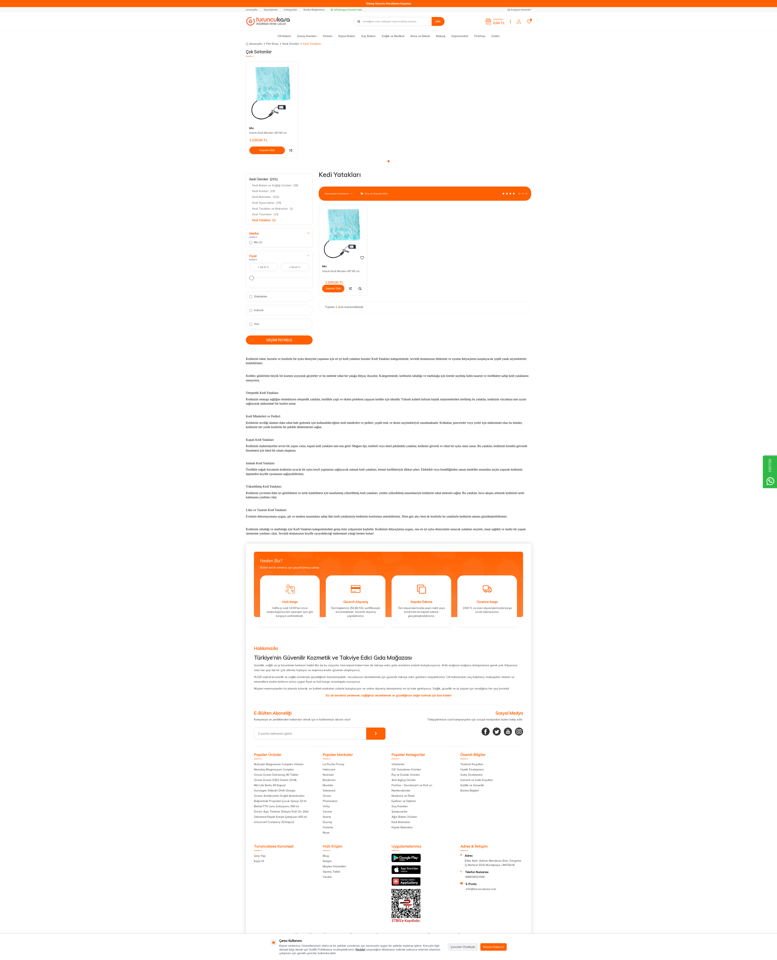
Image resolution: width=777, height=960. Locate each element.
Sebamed (329, 790)
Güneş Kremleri (306, 36)
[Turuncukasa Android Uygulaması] (406, 861)
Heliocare (329, 769)
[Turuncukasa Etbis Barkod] (406, 922)
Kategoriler (290, 9)
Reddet (360, 949)
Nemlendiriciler (401, 790)
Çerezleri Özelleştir (463, 947)
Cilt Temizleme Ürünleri (406, 769)
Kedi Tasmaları (265, 214)
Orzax (327, 796)
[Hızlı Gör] (360, 288)
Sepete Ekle (267, 150)
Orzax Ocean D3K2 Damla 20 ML (275, 780)
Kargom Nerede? (521, 9)
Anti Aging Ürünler (404, 780)
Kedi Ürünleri (290, 44)
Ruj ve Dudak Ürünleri (406, 774)
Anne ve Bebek (420, 36)
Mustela (328, 785)
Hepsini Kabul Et (493, 947)
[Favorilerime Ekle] (362, 258)
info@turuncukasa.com (481, 889)
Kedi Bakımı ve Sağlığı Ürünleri (275, 185)
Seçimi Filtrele (279, 340)
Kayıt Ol (259, 861)
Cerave (327, 811)
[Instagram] (519, 732)
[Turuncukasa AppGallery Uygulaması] (406, 885)
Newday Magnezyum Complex (274, 769)
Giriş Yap (259, 856)
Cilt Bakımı (284, 36)
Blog (326, 856)
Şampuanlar (400, 811)
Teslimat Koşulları (471, 764)
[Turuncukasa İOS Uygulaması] (406, 873)
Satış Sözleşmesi (471, 774)
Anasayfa (251, 9)
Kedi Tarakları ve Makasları (272, 208)
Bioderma (329, 780)
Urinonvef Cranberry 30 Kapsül (274, 822)
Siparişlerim (271, 9)
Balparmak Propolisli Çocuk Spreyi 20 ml (280, 801)
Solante (328, 827)
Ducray (327, 822)
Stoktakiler (260, 296)
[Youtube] (508, 732)
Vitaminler (398, 764)
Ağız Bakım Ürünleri (404, 817)
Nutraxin (328, 774)
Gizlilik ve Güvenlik (472, 785)
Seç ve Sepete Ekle (376, 193)
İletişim (327, 861)
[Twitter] (497, 732)
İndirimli (258, 310)
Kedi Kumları (263, 191)
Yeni (256, 324)
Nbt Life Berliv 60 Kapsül (270, 785)
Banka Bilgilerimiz (314, 9)
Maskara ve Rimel (403, 796)
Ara (438, 21)
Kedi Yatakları (264, 220)
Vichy (326, 806)
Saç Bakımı (368, 36)
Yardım (327, 877)
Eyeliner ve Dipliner (404, 801)
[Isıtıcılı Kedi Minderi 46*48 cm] (272, 92)
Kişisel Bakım (347, 36)
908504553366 (475, 877)
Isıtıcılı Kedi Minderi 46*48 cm (268, 133)
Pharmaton (330, 801)
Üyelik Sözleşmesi (472, 769)
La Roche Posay (333, 764)
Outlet (495, 36)
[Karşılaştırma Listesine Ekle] (291, 150)
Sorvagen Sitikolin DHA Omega (274, 790)
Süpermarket (459, 36)
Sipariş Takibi (331, 871)
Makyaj (440, 36)
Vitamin (327, 36)
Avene (327, 817)
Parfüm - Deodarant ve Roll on (412, 785)
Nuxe (326, 832)
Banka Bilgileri (469, 790)
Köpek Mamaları (402, 827)
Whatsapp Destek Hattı (348, 9)
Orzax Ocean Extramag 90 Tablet (276, 774)
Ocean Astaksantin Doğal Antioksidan (279, 796)
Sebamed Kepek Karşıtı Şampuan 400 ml (280, 817)
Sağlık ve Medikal (393, 36)
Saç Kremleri (400, 806)
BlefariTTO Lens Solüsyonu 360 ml (276, 806)
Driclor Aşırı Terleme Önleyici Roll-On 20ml (281, 811)
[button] (388, 161)
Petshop (479, 36)
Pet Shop (272, 44)
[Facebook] (486, 732)
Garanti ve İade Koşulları (476, 780)
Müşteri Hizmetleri (334, 866)
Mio (251, 128)
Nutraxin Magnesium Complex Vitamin (279, 764)
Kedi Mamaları (265, 197)
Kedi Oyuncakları (266, 203)
